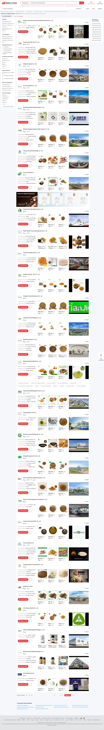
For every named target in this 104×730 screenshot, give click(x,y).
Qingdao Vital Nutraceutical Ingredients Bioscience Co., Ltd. (38, 20)
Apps (93, 8)
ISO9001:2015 (6, 60)
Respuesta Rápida (8, 49)
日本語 (28, 719)
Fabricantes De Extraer (39, 707)
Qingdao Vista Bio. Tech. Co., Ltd (31, 274)
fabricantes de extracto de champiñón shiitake (55, 5)
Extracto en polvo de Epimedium (26, 386)
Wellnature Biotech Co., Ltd (30, 339)
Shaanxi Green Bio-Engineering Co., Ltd (33, 209)
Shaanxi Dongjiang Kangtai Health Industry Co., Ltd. (36, 129)
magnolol (62, 386)
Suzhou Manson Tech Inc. (29, 412)
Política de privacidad (46, 718)
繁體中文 (23, 719)
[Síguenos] (81, 718)
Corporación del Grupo (8, 40)
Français (32, 719)
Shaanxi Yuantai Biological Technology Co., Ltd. (35, 499)
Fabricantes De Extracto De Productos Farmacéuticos (80, 705)
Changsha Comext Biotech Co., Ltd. (32, 318)
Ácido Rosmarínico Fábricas (22, 708)
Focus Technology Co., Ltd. (49, 722)
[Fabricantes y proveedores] (9, 2)
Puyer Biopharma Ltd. (28, 673)
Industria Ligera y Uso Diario (7, 29)
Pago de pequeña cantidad (6, 53)
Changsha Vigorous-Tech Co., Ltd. (31, 456)
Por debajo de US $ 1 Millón (8, 73)
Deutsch (41, 719)
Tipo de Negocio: (21, 47)
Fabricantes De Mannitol (97, 23)
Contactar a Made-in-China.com (58, 718)
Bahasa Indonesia (96, 719)
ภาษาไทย (80, 719)
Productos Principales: (23, 25)
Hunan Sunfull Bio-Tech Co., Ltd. (31, 42)
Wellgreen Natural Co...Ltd (29, 64)
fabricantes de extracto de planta (71, 5)
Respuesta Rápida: (22, 53)
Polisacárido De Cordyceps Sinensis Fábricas (80, 707)
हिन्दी (76, 719)
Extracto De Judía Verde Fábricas (41, 708)
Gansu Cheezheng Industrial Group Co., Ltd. (34, 477)
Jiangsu (4, 102)
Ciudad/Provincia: (22, 27)
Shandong (5, 98)
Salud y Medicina (7, 21)
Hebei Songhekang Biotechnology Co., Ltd (33, 630)
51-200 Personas (7, 86)
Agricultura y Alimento (8, 23)
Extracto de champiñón (46, 386)
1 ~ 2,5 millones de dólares (8, 79)
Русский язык (57, 719)
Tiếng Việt (89, 719)
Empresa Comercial (7, 36)
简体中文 (19, 719)
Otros (4, 62)
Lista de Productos (7, 16)
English (14, 719)
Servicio (4, 27)
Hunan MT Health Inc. (28, 172)
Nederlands (71, 719)
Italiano (51, 719)
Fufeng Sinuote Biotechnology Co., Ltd (33, 151)
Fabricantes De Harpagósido (22, 705)
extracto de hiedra (70, 386)
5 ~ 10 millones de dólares (8, 76)
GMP (4, 64)
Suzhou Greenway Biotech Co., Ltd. (32, 521)
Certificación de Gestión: (23, 74)
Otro (4, 42)
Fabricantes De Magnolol (97, 25)
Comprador (78, 8)
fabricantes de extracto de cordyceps (38, 5)
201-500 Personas (7, 90)
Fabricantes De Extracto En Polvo (60, 705)
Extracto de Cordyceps (23, 383)
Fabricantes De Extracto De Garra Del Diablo (43, 705)
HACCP (4, 66)
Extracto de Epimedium (63, 383)
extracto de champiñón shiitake (38, 383)
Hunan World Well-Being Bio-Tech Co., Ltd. (34, 391)
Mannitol (55, 386)
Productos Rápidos (69, 718)
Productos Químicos (7, 25)
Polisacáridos (73, 383)
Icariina (36, 386)
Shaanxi (5, 95)
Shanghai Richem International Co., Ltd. (33, 564)
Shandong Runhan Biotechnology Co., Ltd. (33, 107)
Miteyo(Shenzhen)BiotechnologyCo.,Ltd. (33, 651)
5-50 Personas (6, 84)
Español (37, 719)
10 (26, 695)
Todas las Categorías (8, 8)
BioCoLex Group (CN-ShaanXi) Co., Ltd (33, 434)
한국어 (63, 719)
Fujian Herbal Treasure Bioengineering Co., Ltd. (35, 231)
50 (31, 695)
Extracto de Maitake (81, 386)
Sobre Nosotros (22, 718)
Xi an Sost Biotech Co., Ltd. (30, 85)
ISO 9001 (5, 58)
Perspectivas (76, 718)
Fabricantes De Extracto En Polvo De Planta (25, 707)
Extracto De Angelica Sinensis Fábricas (61, 707)
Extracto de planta (51, 383)
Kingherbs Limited (27, 586)
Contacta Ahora (23, 31)
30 (29, 695)
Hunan (4, 100)
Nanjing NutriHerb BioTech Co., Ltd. (32, 361)
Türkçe (84, 719)
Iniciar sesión (100, 3)
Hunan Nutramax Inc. (28, 543)
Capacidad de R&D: (22, 51)
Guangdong (5, 97)
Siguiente (67, 695)
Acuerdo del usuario (37, 718)
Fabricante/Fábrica (7, 38)
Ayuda (87, 8)
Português (47, 719)
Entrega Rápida (7, 50)
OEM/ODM (6, 47)
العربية (67, 719)
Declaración (29, 718)
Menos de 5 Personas (7, 88)
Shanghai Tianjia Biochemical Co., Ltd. (33, 296)
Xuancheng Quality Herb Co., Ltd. (31, 252)
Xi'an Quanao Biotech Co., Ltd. (30, 608)
